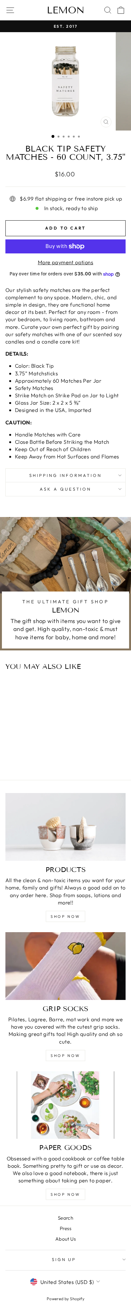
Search (65, 1218)
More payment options (65, 262)
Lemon (66, 10)
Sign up (64, 1259)
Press (65, 1228)
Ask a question (65, 489)
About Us (65, 1239)
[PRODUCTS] (65, 827)
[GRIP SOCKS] (65, 966)
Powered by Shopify (65, 1298)
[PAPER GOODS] (65, 1105)
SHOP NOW (65, 916)
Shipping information (65, 475)
